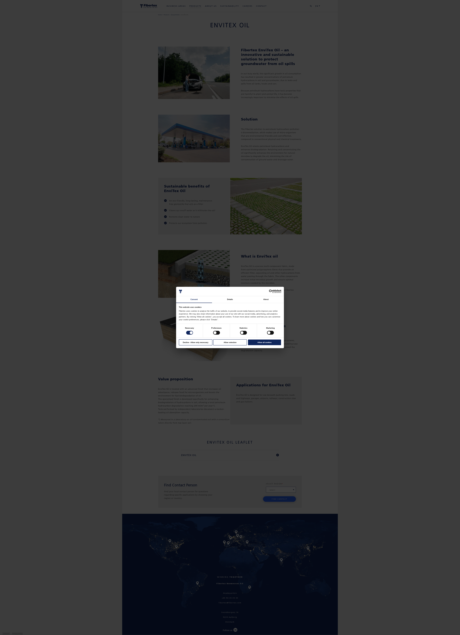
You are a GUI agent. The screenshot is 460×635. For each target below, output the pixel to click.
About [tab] (266, 299)
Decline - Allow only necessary (195, 342)
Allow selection (230, 342)
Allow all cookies (264, 342)
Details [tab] (230, 299)
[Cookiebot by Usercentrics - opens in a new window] (270, 291)
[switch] (216, 333)
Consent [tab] (194, 299)
